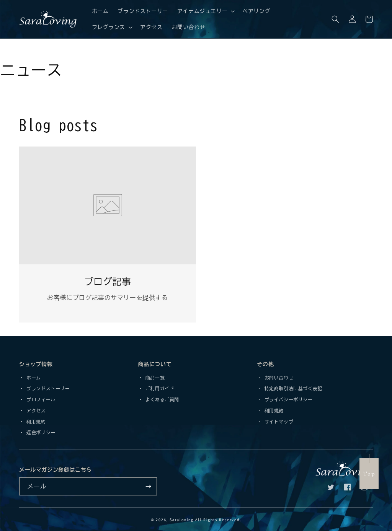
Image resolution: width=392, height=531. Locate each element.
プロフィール (40, 399)
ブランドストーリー (47, 388)
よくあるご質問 (161, 399)
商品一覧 (154, 377)
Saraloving (182, 519)
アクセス (35, 410)
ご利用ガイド (158, 388)
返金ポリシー (40, 432)
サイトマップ (277, 421)
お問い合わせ (277, 377)
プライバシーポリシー (287, 399)
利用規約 (35, 421)
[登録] (148, 486)
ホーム (32, 377)
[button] (205, 11)
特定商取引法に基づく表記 (292, 388)
